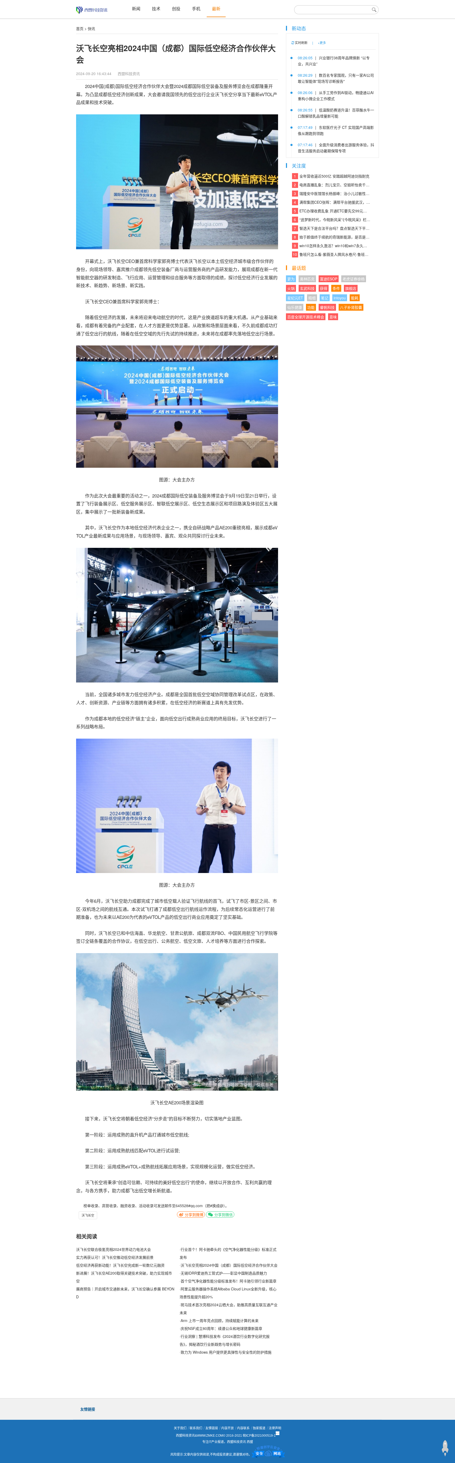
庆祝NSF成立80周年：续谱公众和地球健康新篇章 (221, 1328)
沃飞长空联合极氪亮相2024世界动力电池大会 (113, 1249)
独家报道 (259, 1428)
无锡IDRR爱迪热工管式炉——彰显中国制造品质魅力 (224, 1273)
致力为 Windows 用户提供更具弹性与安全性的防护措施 (226, 1352)
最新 (216, 9)
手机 (196, 9)
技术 (156, 9)
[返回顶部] (445, 1448)
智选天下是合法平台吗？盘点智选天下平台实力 (332, 228)
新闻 (136, 9)
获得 (323, 288)
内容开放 (227, 1428)
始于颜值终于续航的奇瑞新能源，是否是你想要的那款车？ (332, 237)
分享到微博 (193, 1214)
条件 (336, 288)
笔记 (324, 297)
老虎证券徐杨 (354, 278)
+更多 (322, 42)
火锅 (291, 288)
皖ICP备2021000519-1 (259, 1435)
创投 (176, 9)
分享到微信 (223, 1214)
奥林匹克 (307, 278)
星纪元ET (295, 297)
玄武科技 (307, 288)
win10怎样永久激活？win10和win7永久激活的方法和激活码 (332, 245)
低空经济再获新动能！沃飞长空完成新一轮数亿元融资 (120, 1265)
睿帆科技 (327, 307)
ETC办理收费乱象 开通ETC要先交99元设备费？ (332, 210)
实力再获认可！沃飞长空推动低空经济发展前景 (115, 1257)
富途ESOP (328, 278)
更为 (291, 278)
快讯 (91, 28)
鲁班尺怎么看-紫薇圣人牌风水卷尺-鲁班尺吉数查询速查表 (331, 254)
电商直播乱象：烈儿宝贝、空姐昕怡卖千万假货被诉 (332, 184)
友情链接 (211, 1428)
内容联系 (243, 1428)
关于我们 (180, 1428)
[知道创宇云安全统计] (268, 1454)
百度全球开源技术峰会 (305, 316)
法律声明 (275, 1428)
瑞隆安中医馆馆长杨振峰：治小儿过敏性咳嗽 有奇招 (332, 193)
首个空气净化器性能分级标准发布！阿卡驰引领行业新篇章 (228, 1281)
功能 (311, 307)
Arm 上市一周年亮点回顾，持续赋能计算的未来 (220, 1320)
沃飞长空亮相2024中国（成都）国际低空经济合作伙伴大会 (229, 1265)
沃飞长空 (88, 1215)
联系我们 (196, 1428)
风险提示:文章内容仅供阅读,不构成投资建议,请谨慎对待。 (211, 1454)
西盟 (250, 1442)
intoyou (340, 297)
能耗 (354, 297)
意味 (333, 316)
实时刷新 (301, 42)
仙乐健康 (294, 307)
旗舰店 (350, 288)
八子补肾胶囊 (351, 307)
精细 (312, 297)
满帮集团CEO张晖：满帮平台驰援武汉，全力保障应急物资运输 (332, 202)
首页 (79, 28)
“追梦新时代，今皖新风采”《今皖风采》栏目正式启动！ (332, 219)
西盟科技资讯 (129, 73)
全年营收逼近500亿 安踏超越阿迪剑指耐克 (331, 176)
